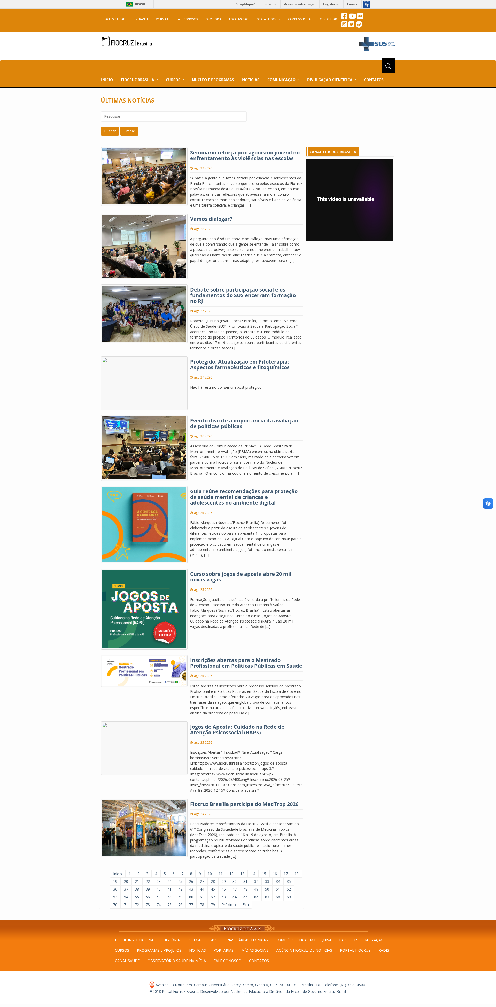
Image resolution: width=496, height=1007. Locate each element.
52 (289, 889)
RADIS (383, 950)
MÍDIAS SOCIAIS (255, 950)
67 (267, 896)
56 (148, 896)
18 (297, 873)
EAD (342, 940)
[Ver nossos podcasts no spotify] (359, 26)
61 (202, 896)
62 (213, 896)
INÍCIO (107, 79)
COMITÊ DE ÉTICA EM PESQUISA (303, 940)
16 (275, 873)
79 (213, 904)
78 (202, 904)
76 (180, 904)
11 (221, 873)
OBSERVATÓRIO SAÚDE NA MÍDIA (177, 960)
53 (115, 896)
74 (159, 904)
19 (115, 881)
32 (256, 881)
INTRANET (141, 19)
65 (245, 896)
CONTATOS (374, 79)
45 (213, 889)
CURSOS (122, 950)
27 (202, 881)
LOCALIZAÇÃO (239, 19)
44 (202, 889)
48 (245, 889)
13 (242, 873)
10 (210, 873)
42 (180, 889)
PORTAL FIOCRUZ (268, 19)
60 (191, 896)
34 (278, 881)
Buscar (110, 131)
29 (224, 881)
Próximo (229, 904)
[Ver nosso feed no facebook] (344, 17)
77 (191, 904)
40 (159, 889)
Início (117, 873)
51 (278, 889)
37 (126, 889)
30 (235, 881)
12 (231, 873)
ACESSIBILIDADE (116, 19)
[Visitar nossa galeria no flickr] (360, 17)
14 (253, 873)
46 (224, 889)
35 (289, 881)
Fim (246, 904)
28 (213, 881)
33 (267, 881)
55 (137, 896)
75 (169, 904)
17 (286, 873)
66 (256, 896)
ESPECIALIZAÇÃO (369, 940)
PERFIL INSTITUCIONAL (135, 940)
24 (169, 881)
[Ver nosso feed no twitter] (351, 26)
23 (159, 881)
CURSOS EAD (328, 19)
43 (191, 889)
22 (148, 881)
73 (148, 904)
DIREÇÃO (195, 940)
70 (115, 904)
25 (180, 881)
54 (126, 896)
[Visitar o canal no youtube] (352, 17)
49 (256, 889)
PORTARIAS (224, 950)
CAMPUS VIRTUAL (300, 19)
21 (137, 881)
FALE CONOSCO (187, 19)
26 (191, 881)
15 (264, 873)
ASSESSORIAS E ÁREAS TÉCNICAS (239, 940)
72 (137, 904)
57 (159, 896)
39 (148, 889)
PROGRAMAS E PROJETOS (159, 950)
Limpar (129, 131)
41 (169, 889)
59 (180, 896)
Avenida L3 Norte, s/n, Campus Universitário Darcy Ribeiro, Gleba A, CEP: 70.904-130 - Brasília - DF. (238, 984)
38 (137, 889)
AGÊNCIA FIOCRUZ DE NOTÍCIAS (304, 950)
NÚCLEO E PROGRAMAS (213, 79)
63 (224, 896)
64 (235, 896)
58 (169, 896)
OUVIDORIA (213, 19)
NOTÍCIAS (250, 79)
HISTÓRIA (171, 940)
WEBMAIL (162, 19)
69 (289, 896)
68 (278, 896)
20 (126, 881)
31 (245, 881)
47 (235, 889)
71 (126, 904)
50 (267, 889)
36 (115, 889)
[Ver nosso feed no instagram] (344, 26)
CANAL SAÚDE (127, 960)
